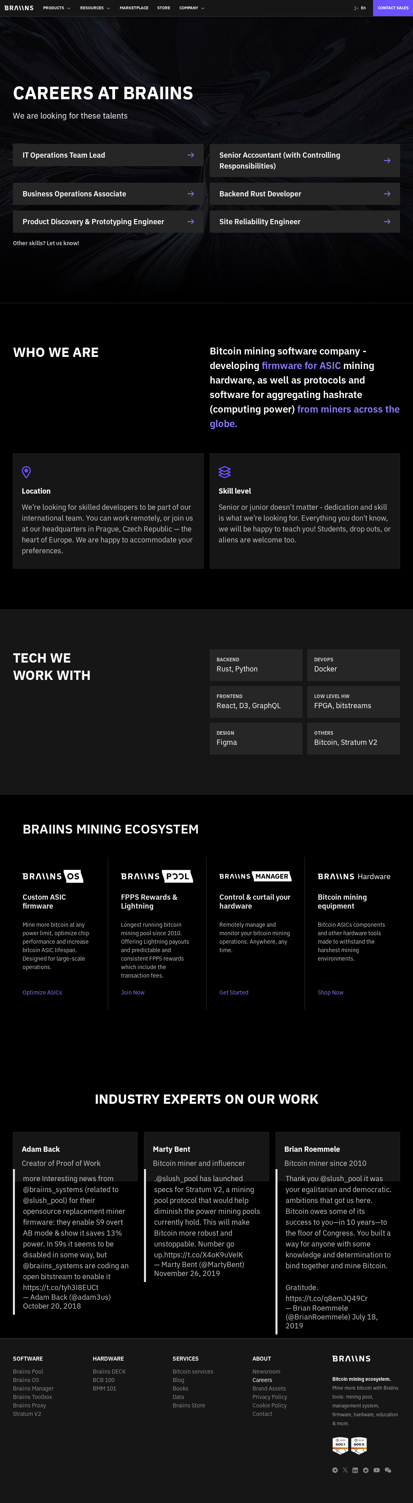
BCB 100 (104, 1380)
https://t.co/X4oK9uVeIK (203, 1254)
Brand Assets (269, 1388)
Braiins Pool (28, 1371)
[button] (57, 8)
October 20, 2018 (52, 1306)
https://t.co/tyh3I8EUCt (60, 1287)
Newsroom (266, 1371)
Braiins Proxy (29, 1405)
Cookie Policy (269, 1405)
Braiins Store (189, 1405)
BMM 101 (104, 1388)
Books (180, 1388)
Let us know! (63, 243)
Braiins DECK (109, 1371)
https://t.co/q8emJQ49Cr (327, 1298)
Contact (262, 1414)
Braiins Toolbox (32, 1397)
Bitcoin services (193, 1371)
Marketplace (134, 7)
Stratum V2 (27, 1414)
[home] (18, 8)
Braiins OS (26, 1380)
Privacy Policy (269, 1397)
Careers (262, 1380)
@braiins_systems (53, 1189)
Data (178, 1397)
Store (163, 7)
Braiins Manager (33, 1388)
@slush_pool (44, 1200)
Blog (178, 1380)
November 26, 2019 (187, 1273)
